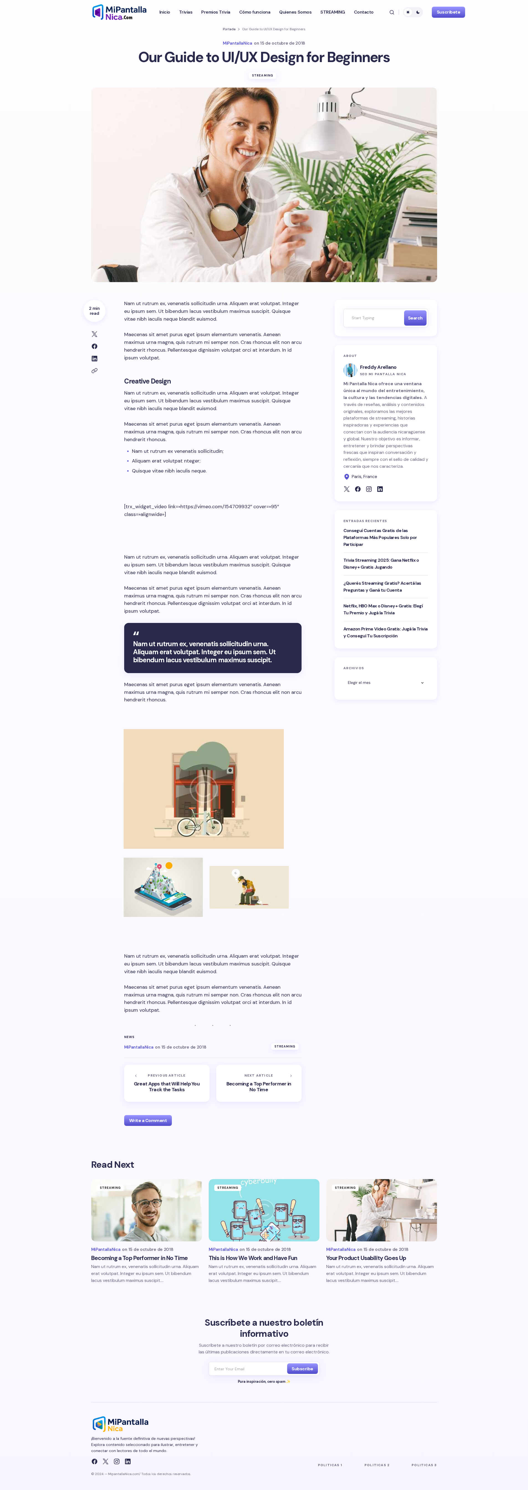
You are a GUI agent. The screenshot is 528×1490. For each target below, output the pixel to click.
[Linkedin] (127, 1461)
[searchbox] (372, 318)
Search (415, 318)
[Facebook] (94, 1461)
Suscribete (448, 12)
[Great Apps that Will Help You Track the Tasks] (167, 1083)
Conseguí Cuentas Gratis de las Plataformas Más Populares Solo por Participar (380, 537)
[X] (105, 1461)
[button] (392, 12)
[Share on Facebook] (94, 346)
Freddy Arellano (378, 367)
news (129, 1037)
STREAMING (262, 75)
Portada (229, 29)
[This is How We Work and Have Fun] (264, 1210)
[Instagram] (116, 1461)
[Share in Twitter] (94, 334)
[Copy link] (94, 371)
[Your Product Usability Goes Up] (381, 1210)
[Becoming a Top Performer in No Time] (259, 1083)
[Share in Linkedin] (94, 358)
